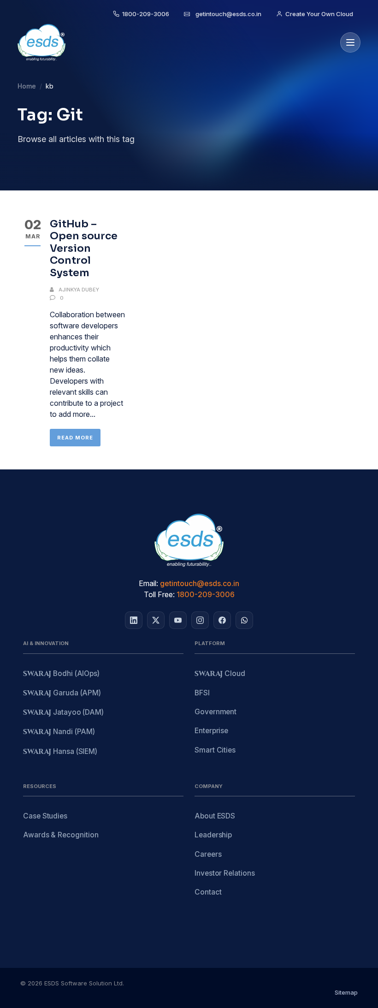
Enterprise (211, 730)
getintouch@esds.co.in (199, 583)
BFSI (202, 692)
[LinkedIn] (133, 620)
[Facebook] (222, 620)
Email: (148, 583)
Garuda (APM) (62, 693)
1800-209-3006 (206, 594)
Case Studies (45, 816)
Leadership (213, 834)
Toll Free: (159, 594)
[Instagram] (200, 620)
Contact (208, 892)
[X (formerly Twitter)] (156, 620)
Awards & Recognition (60, 834)
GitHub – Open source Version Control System (84, 248)
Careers (208, 854)
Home (27, 86)
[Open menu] (350, 42)
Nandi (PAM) (59, 732)
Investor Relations (225, 873)
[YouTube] (178, 620)
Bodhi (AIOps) (61, 674)
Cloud (220, 674)
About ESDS (215, 816)
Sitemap (346, 992)
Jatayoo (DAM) (63, 712)
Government (215, 711)
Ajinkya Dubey (79, 289)
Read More (75, 437)
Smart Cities (215, 750)
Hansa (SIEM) (60, 752)
